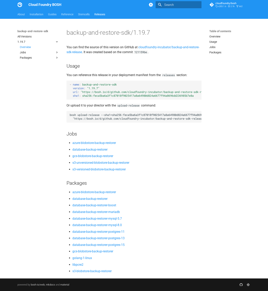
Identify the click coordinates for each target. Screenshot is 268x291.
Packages (215, 52)
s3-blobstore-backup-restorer (92, 271)
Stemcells (84, 14)
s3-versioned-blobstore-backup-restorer (99, 169)
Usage (213, 41)
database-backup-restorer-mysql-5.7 (97, 218)
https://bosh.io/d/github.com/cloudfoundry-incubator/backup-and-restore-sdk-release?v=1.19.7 (153, 92)
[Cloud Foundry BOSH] (20, 5)
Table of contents (220, 31)
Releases (99, 14)
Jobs (212, 47)
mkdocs (50, 284)
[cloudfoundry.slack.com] (248, 285)
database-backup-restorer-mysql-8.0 (97, 225)
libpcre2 (77, 264)
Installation (36, 14)
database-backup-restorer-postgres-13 (98, 238)
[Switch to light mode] (151, 5)
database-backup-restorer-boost (94, 205)
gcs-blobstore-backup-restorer (92, 156)
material (64, 284)
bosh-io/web (38, 284)
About (21, 14)
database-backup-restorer (90, 149)
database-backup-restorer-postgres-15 (98, 245)
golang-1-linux (82, 258)
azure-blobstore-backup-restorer (94, 143)
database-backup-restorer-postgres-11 (98, 232)
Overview (25, 47)
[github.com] (241, 285)
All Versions (24, 36)
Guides (52, 14)
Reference (67, 14)
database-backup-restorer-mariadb (96, 212)
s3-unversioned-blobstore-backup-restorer (100, 163)
